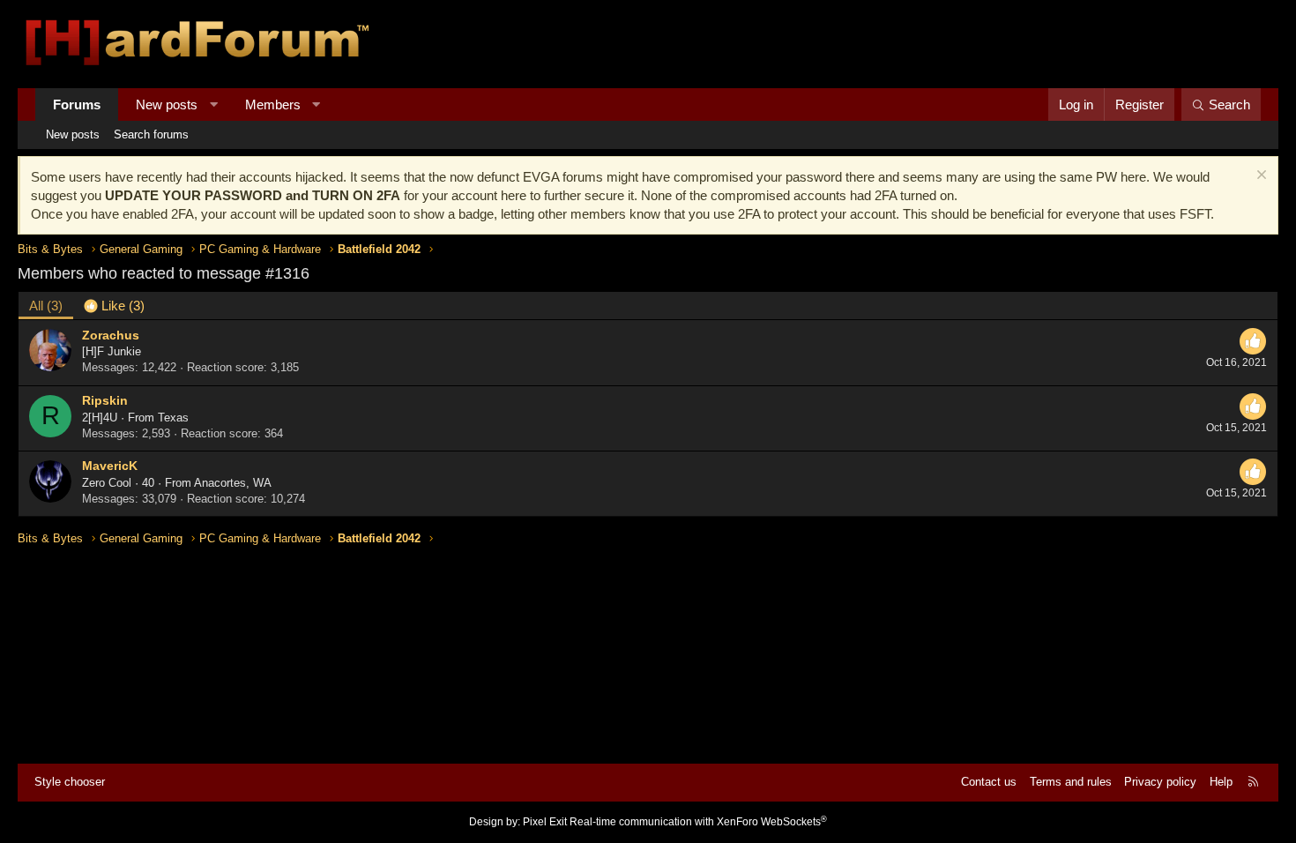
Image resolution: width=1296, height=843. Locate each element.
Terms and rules (1071, 781)
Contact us (989, 781)
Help (1221, 781)
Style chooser (69, 781)
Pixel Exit (545, 822)
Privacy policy (1160, 781)
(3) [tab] (46, 305)
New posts (166, 104)
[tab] (114, 305)
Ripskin (105, 400)
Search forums (151, 134)
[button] (213, 104)
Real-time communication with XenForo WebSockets (698, 822)
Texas (173, 417)
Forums (77, 104)
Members (273, 104)
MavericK (110, 466)
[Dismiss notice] (1259, 177)
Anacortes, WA (233, 482)
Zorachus (110, 335)
